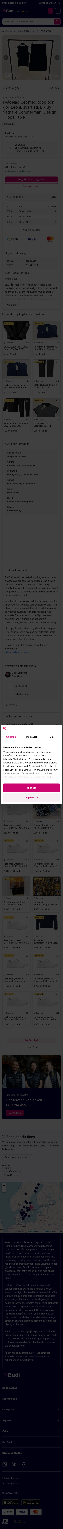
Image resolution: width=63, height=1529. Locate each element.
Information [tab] (31, 737)
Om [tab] (51, 737)
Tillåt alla (31, 787)
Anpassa (29, 797)
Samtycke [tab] (11, 737)
